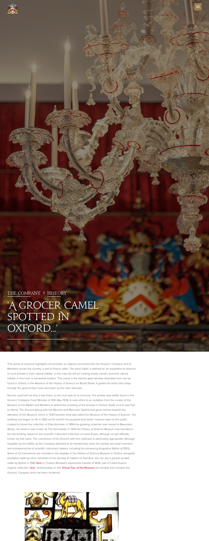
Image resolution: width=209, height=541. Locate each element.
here (39, 463)
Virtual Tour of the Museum (78, 468)
